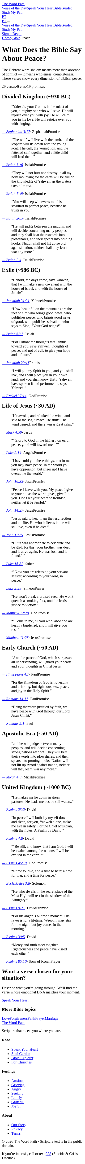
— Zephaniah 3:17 (16, 132)
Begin (17, 34)
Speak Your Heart (40, 8)
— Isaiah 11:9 (12, 194)
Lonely (16, 1098)
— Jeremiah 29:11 (15, 363)
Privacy (17, 1129)
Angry (16, 1089)
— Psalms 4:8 (12, 838)
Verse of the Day (14, 8)
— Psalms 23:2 (13, 810)
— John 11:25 (12, 535)
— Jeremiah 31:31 (16, 301)
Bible (57, 8)
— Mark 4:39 (12, 432)
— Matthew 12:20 (15, 613)
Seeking (17, 1093)
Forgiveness (19, 1018)
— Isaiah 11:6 (12, 165)
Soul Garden (20, 1054)
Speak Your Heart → (17, 1000)
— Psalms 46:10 (14, 863)
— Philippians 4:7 (15, 674)
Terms (16, 1133)
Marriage (51, 1018)
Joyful (16, 1106)
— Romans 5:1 (13, 723)
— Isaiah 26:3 (12, 218)
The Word (13, 4)
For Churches (21, 1062)
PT (4, 17)
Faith (31, 1018)
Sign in (7, 34)
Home (6, 38)
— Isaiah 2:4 (11, 260)
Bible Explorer (22, 1058)
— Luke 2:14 (11, 453)
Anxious (17, 1081)
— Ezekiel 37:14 (14, 396)
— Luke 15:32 (12, 564)
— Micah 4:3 (11, 777)
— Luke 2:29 (11, 588)
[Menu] (8, 22)
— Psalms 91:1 (13, 908)
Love (6, 1018)
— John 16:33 (12, 481)
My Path (17, 12)
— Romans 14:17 (15, 699)
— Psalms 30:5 (13, 937)
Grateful (17, 1102)
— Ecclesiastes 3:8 (16, 883)
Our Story (18, 1125)
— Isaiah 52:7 (12, 334)
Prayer (40, 1018)
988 (48, 1154)
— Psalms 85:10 (14, 961)
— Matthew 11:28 (15, 638)
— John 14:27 (12, 510)
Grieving (18, 1085)
